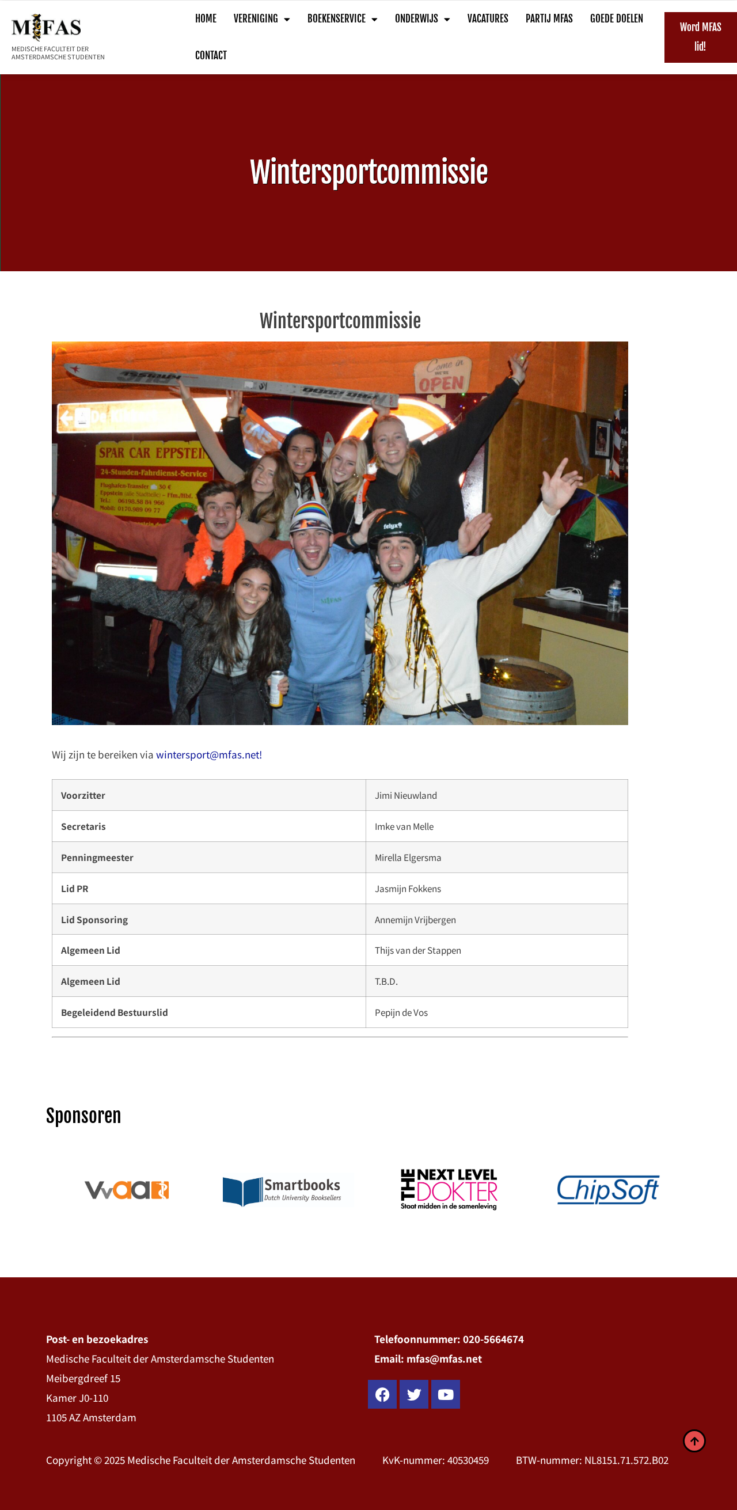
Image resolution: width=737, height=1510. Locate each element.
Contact (211, 56)
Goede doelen (616, 19)
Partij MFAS (549, 19)
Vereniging (256, 19)
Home (205, 19)
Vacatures (488, 19)
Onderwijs (416, 19)
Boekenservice (336, 19)
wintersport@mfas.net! (209, 754)
